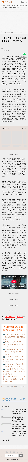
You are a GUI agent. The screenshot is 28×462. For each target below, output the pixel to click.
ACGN (10, 8)
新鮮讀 (3, 5)
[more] (24, 128)
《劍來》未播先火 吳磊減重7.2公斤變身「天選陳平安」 (18, 419)
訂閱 (21, 455)
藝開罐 (19, 5)
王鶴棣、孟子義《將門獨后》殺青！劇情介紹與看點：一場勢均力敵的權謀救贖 (19, 435)
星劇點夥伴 (16, 8)
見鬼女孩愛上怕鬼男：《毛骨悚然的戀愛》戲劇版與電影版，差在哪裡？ (19, 427)
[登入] (24, 2)
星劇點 (8, 32)
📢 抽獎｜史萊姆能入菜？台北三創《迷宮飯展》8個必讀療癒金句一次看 (14, 379)
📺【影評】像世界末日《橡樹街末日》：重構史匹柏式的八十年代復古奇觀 (14, 371)
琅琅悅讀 (3, 32)
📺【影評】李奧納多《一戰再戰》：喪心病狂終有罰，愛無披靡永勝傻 (14, 359)
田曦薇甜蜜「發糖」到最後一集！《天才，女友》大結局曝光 (19, 412)
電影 (2, 8)
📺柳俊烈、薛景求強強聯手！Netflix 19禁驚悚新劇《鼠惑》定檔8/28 (14, 344)
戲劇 (6, 8)
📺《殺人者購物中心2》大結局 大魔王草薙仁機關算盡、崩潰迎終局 (14, 336)
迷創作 (24, 5)
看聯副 (8, 5)
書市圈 (14, 5)
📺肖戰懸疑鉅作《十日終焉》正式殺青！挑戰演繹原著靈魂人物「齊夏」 (14, 351)
